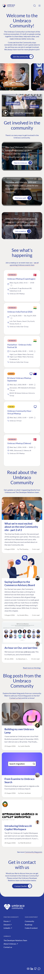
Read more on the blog (31, 668)
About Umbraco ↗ (11, 944)
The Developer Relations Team (15, 940)
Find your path (20, 198)
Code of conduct (31, 928)
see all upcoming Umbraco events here (24, 264)
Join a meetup (20, 231)
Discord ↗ (8, 924)
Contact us (8, 947)
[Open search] (34, 5)
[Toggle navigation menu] (39, 5)
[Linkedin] (31, 969)
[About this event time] (11, 285)
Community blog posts (33, 852)
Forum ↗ (7, 921)
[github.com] (35, 969)
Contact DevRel (20, 886)
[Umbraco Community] (8, 5)
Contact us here (15, 698)
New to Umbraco (20, 163)
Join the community (20, 56)
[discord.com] (39, 969)
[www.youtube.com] (28, 969)
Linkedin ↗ (8, 928)
